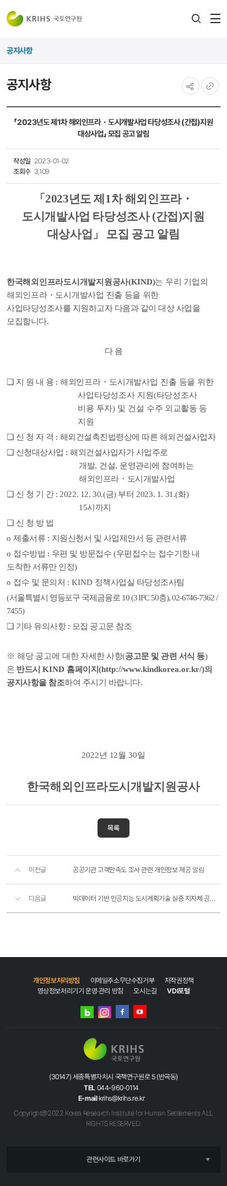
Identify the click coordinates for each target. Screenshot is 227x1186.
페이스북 (122, 1011)
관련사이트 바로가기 (113, 1159)
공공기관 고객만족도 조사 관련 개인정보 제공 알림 (138, 870)
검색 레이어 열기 (196, 18)
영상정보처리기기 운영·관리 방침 (80, 991)
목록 (113, 828)
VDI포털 (178, 991)
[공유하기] (190, 86)
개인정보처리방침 (56, 980)
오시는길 (144, 991)
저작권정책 (179, 980)
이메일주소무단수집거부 (122, 980)
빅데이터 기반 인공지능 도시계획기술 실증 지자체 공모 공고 (146, 898)
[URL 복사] (210, 86)
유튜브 (140, 1011)
